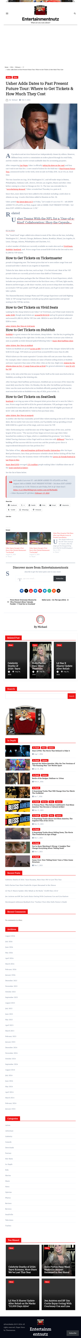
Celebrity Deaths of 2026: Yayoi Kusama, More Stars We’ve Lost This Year (33, 879)
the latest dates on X (25, 201)
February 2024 (10, 1103)
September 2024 (11, 1064)
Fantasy (8, 1153)
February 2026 (10, 969)
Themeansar (10, 1330)
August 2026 (10, 936)
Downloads (9, 1147)
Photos (8, 1198)
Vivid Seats (68, 246)
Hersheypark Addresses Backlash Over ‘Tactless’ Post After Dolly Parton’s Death (36, 902)
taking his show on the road (53, 165)
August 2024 (10, 1070)
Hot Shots (9, 1159)
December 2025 (11, 980)
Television (9, 1220)
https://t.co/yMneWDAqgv (23, 490)
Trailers (8, 1225)
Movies (44, 802)
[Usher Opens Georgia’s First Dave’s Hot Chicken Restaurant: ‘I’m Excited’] (16, 538)
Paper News (20, 1327)
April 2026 (9, 958)
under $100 (10, 315)
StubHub (9, 249)
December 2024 (11, 1047)
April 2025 (9, 1025)
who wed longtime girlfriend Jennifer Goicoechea (40, 450)
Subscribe (59, 578)
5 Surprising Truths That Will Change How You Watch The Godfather (53, 792)
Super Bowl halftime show (63, 341)
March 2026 (9, 964)
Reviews (8, 1203)
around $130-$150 (42, 315)
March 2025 (9, 1031)
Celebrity (8, 1136)
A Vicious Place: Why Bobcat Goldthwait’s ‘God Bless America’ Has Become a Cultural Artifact (53, 806)
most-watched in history (18, 467)
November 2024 (11, 1053)
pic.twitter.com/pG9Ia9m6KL (45, 490)
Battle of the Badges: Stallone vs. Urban (48, 778)
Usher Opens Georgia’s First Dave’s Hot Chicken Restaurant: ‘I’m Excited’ (16, 550)
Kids (7, 1170)
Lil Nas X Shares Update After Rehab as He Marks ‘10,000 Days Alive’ (31, 891)
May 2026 (9, 952)
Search (11, 688)
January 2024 (10, 1109)
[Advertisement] (41, 44)
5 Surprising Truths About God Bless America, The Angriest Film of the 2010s (52, 820)
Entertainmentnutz (40, 19)
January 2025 (10, 1042)
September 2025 (11, 997)
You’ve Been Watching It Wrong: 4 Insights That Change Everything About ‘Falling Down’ (51, 847)
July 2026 (9, 941)
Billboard (60, 439)
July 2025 (9, 1008)
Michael (15, 100)
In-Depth (36, 748)
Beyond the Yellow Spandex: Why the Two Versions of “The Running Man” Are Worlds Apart (53, 764)
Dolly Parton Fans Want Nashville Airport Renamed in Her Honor (30, 885)
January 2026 (10, 975)
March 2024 (9, 1097)
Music (9, 77)
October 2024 (10, 1058)
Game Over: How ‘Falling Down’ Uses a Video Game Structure (52, 861)
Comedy (8, 1142)
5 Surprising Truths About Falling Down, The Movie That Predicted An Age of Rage (52, 833)
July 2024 (9, 1075)
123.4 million (32, 464)
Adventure (9, 1131)
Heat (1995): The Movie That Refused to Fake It (51, 751)
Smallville (9, 1214)
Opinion (51, 748)
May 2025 (9, 1019)
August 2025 (10, 1003)
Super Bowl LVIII (12, 464)
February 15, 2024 (42, 493)
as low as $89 (35, 348)
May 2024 (9, 1086)
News (15, 77)
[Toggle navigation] (7, 13)
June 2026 (9, 947)
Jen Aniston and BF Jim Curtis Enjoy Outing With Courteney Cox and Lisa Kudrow (36, 896)
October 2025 (10, 992)
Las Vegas (24, 165)
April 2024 (9, 1092)
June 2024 (9, 1081)
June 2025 (9, 1014)
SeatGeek (17, 249)
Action (7, 1125)
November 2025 (11, 986)
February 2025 (10, 1036)
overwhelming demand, (16, 189)
